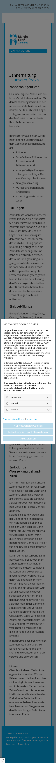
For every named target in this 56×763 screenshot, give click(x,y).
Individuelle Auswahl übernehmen (28, 432)
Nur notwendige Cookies (28, 425)
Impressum (32, 419)
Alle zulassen (28, 438)
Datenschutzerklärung (13, 419)
